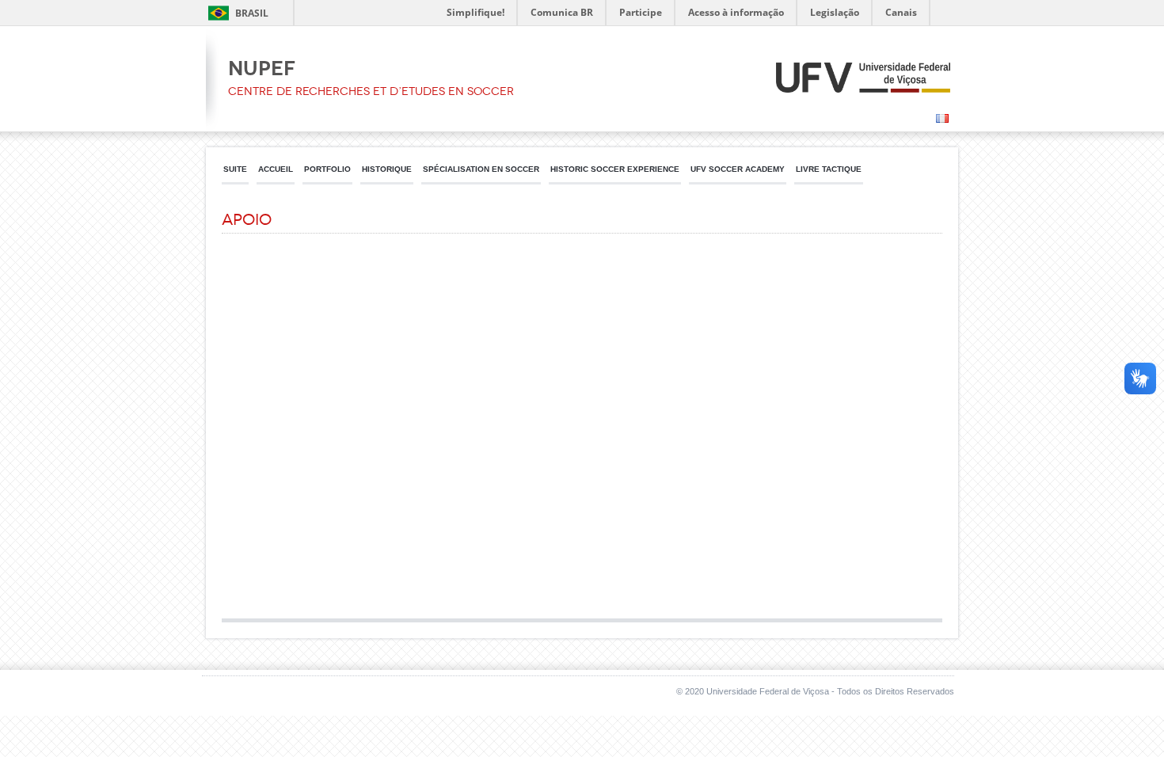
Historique (387, 169)
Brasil (251, 13)
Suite (235, 169)
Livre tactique (829, 169)
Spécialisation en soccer (481, 169)
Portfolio (327, 169)
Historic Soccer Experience (614, 169)
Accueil (275, 169)
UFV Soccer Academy (737, 169)
